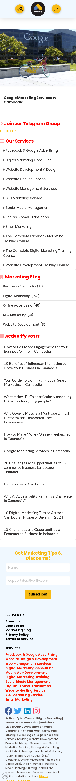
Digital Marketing (16, 296)
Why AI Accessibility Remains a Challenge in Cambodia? (38, 498)
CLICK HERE (9, 131)
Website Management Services (31, 188)
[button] (19, 8)
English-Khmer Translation (27, 217)
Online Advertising (17, 305)
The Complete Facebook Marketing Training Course (33, 238)
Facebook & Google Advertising (32, 150)
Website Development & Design (31, 169)
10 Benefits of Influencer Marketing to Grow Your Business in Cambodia (35, 365)
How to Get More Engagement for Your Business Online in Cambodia (36, 349)
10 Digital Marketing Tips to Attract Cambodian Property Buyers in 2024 (33, 515)
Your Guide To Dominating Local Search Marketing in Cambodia (36, 382)
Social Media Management (28, 207)
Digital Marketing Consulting (29, 160)
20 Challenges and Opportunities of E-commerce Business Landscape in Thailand (35, 467)
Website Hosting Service (26, 179)
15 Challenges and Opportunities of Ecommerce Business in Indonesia (33, 531)
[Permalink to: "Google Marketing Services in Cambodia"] (38, 57)
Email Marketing (19, 226)
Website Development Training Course (37, 265)
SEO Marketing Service (24, 198)
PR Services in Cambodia (24, 484)
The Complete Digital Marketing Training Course (37, 253)
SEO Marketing (14, 314)
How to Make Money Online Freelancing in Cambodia (37, 436)
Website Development (21, 324)
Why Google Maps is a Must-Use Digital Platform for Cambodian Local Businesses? (36, 417)
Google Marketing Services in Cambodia (30, 100)
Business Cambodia (19, 286)
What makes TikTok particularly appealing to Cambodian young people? (38, 398)
